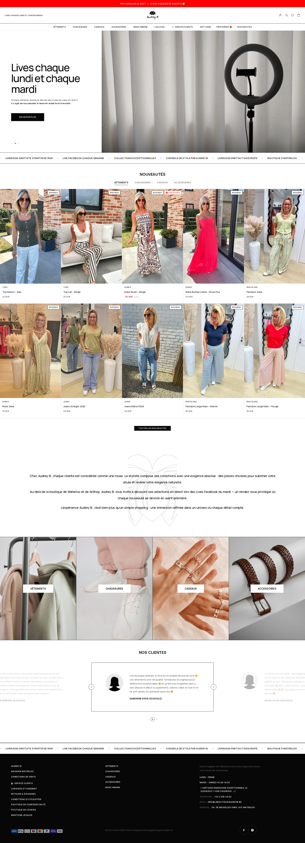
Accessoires (119, 27)
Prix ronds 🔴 (224, 27)
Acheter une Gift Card (32, 111)
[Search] (287, 15)
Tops (4, 287)
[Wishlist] (292, 15)
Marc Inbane (140, 27)
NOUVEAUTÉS (244, 27)
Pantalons (252, 287)
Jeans (66, 401)
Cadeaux (99, 27)
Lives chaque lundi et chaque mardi (24, 15)
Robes (127, 287)
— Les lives (159, 27)
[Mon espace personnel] (280, 15)
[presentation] (91, 687)
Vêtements (59, 27)
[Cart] (298, 15)
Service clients (184, 27)
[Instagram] (252, 830)
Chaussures (80, 27)
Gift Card (205, 27)
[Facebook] (244, 830)
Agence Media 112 (165, 830)
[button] (12, 143)
